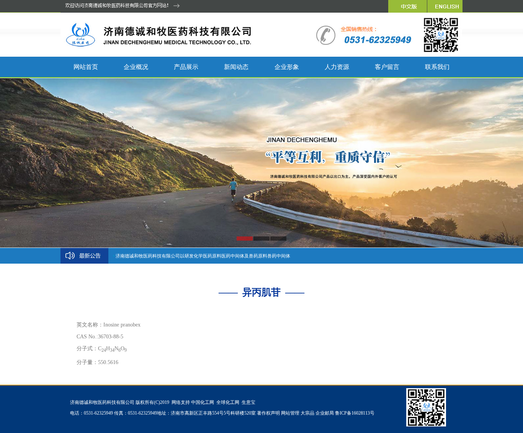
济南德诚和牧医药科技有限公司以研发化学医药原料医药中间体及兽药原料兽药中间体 (203, 256)
